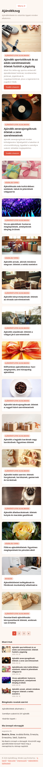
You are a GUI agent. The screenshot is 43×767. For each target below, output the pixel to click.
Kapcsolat (12, 760)
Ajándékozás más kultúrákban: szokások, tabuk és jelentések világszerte (19, 189)
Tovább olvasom (12, 87)
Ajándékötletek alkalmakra (17, 55)
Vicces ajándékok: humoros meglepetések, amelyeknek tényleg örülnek (17, 227)
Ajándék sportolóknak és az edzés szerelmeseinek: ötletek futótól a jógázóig (21, 63)
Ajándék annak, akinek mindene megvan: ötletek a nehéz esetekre (20, 263)
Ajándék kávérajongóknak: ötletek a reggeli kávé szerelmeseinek (21, 406)
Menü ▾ (21, 5)
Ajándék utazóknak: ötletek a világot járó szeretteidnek (18, 333)
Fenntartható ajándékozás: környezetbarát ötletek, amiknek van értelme (20, 620)
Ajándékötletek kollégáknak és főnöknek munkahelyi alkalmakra (20, 584)
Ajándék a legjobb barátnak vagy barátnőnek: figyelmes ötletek (20, 441)
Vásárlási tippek (12, 182)
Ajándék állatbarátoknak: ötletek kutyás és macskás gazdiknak (20, 513)
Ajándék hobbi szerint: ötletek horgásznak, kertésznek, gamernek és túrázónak (21, 477)
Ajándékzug (11, 11)
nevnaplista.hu (8, 746)
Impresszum (22, 760)
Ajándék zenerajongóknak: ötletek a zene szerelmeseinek (20, 132)
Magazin (8, 579)
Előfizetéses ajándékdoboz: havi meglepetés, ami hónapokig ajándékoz (19, 369)
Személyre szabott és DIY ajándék (15, 714)
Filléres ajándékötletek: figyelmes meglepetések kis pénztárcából (20, 548)
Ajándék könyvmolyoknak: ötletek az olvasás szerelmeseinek (21, 298)
